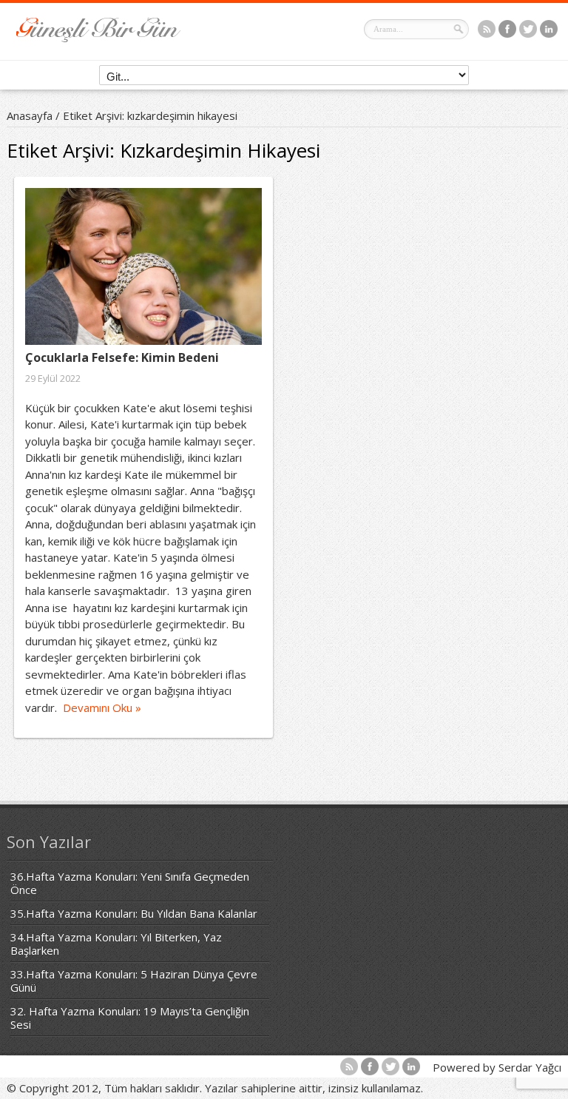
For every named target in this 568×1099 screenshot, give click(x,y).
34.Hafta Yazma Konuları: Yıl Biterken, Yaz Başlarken (116, 944)
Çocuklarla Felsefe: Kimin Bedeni (122, 357)
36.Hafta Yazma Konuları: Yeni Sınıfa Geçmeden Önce (129, 883)
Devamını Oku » (102, 707)
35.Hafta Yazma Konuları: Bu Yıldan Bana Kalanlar (133, 913)
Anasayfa (30, 115)
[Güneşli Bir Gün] (98, 37)
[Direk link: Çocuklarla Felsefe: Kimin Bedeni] (143, 266)
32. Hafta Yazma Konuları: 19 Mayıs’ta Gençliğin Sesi (129, 1018)
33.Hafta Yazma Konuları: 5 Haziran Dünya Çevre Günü (133, 981)
